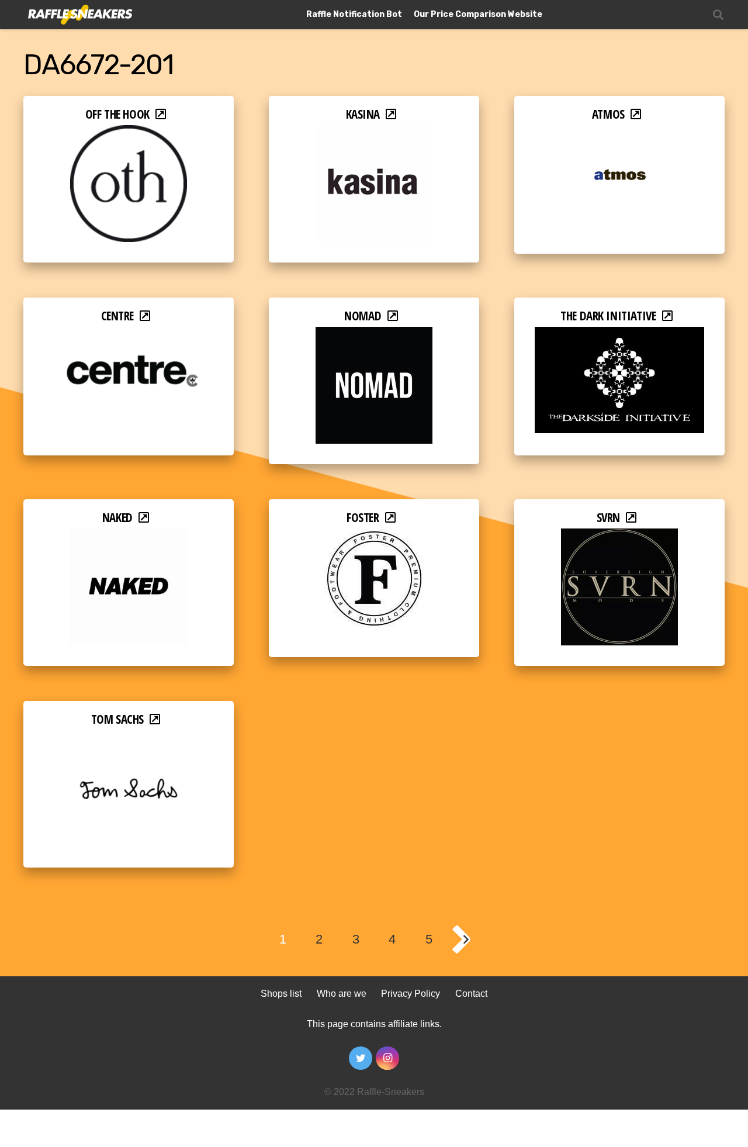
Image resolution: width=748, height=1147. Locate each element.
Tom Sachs (117, 719)
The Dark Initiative (608, 316)
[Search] (718, 15)
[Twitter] (360, 1058)
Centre (117, 316)
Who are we (341, 994)
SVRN (608, 517)
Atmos (608, 114)
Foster (363, 517)
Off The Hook (117, 114)
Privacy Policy (410, 994)
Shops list (281, 994)
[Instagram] (387, 1058)
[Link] (79, 15)
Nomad (362, 316)
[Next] (465, 939)
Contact (471, 994)
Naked (117, 517)
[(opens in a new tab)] (128, 133)
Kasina (363, 114)
